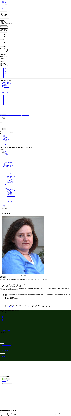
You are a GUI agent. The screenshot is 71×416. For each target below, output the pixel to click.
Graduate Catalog (3, 29)
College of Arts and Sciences (24, 115)
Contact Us (4, 116)
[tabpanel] (35, 132)
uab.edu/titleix (53, 415)
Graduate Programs (5, 327)
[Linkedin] (3, 104)
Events (1, 44)
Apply (4, 152)
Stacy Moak (9, 180)
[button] (35, 185)
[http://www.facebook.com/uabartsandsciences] (2, 316)
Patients (2, 61)
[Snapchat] (3, 102)
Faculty (6, 169)
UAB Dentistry (3, 64)
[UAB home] (35, 113)
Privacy (4, 381)
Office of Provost (3, 48)
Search (1, 131)
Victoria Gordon (9, 174)
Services (2, 35)
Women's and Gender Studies (16, 275)
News (3, 337)
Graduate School (3, 28)
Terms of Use (5, 382)
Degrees (3, 356)
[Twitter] (3, 97)
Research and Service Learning (6, 23)
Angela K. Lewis (9, 179)
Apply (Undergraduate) (6, 326)
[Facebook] (3, 95)
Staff (5, 184)
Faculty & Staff (3, 46)
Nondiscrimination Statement (5, 376)
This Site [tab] (4, 128)
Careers (3, 339)
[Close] (6, 4)
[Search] (1, 122)
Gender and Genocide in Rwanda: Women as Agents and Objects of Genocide (18, 306)
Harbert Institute (3, 57)
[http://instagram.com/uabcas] (2, 317)
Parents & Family (3, 32)
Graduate (6, 119)
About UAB (2, 353)
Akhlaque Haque (9, 177)
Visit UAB (2, 13)
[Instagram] (3, 99)
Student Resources (5, 139)
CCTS (1, 58)
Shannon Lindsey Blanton (11, 190)
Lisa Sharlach (9, 183)
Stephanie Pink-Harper (10, 181)
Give (3, 120)
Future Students (3, 11)
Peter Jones (8, 178)
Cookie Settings (6, 378)
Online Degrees (3, 30)
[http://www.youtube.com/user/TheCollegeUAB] (2, 320)
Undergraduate (7, 153)
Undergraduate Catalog (4, 21)
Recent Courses (5, 292)
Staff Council (2, 52)
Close (2, 149)
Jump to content (5, 2)
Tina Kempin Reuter (10, 182)
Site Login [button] (4, 384)
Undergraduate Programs (6, 345)
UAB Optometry (3, 65)
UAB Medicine (3, 63)
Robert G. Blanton (10, 189)
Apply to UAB (3, 14)
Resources (2, 36)
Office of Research (4, 56)
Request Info (2, 15)
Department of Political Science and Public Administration (10, 115)
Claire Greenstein (9, 175)
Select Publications (5, 303)
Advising (2, 20)
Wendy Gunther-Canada (11, 176)
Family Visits (2, 37)
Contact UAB (5, 380)
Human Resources (3, 49)
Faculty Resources (3, 50)
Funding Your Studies (6, 330)
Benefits (2, 42)
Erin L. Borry (9, 171)
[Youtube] (3, 100)
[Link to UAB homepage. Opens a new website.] (9, 363)
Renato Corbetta (9, 172)
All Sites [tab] (4, 129)
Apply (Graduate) (5, 329)
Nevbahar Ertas (9, 173)
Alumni (2, 39)
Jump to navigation (5, 1)
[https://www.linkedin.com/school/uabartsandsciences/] (2, 319)
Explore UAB (3, 114)
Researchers (3, 54)
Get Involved (2, 41)
